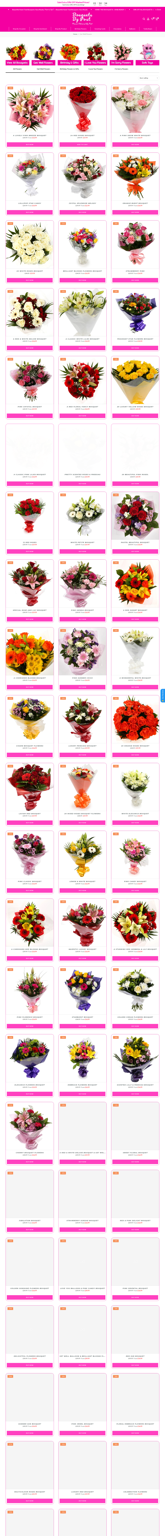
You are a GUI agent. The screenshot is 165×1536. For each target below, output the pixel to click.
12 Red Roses (30, 542)
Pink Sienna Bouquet (82, 610)
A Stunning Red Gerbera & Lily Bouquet (135, 949)
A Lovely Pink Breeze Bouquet (29, 135)
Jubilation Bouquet (30, 1220)
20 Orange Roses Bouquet (135, 746)
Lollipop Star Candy (29, 203)
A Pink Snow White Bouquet (135, 135)
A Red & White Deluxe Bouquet (29, 339)
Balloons (132, 29)
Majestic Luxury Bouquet (82, 949)
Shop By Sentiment (40, 29)
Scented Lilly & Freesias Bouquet (135, 1085)
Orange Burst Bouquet (135, 203)
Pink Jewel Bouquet (83, 1424)
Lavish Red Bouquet (30, 814)
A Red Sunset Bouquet (135, 610)
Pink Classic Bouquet (30, 881)
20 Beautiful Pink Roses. (135, 474)
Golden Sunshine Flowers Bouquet (29, 1288)
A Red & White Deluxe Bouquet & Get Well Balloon (87, 1153)
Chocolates (117, 29)
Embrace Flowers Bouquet (82, 1085)
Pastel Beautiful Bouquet (135, 542)
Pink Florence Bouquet (30, 1017)
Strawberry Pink (135, 271)
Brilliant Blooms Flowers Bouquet (82, 271)
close (158, 9)
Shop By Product (61, 29)
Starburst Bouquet (82, 1017)
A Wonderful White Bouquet (135, 678)
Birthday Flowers (81, 29)
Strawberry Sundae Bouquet (83, 1220)
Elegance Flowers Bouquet (30, 1085)
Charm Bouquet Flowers (29, 746)
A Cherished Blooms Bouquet (30, 678)
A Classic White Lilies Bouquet (82, 339)
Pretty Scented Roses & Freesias (82, 474)
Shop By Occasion (19, 29)
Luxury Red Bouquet (82, 1492)
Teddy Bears (147, 29)
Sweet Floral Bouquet (135, 1153)
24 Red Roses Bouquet (82, 135)
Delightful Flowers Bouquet (30, 1356)
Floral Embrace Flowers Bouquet (135, 1424)
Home (75, 34)
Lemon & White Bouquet (82, 881)
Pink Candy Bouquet (135, 881)
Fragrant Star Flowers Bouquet (135, 339)
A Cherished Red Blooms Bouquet (29, 949)
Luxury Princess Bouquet (83, 746)
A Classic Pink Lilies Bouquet (30, 474)
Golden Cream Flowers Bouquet (135, 1017)
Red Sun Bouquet (135, 1356)
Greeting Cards (100, 29)
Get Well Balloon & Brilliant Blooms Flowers (85, 1356)
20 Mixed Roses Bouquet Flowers (82, 814)
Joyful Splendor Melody (82, 203)
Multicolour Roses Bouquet (29, 1492)
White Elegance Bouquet (135, 814)
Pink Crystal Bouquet (30, 407)
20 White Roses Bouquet (30, 271)
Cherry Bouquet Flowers (30, 1153)
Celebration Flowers (135, 1492)
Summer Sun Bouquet (29, 1424)
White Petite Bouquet (82, 542)
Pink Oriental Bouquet (135, 1288)
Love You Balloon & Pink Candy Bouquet (82, 1288)
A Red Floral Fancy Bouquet (82, 407)
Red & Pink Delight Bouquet (135, 1220)
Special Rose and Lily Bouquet (30, 610)
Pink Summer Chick (82, 678)
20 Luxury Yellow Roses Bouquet (135, 407)
